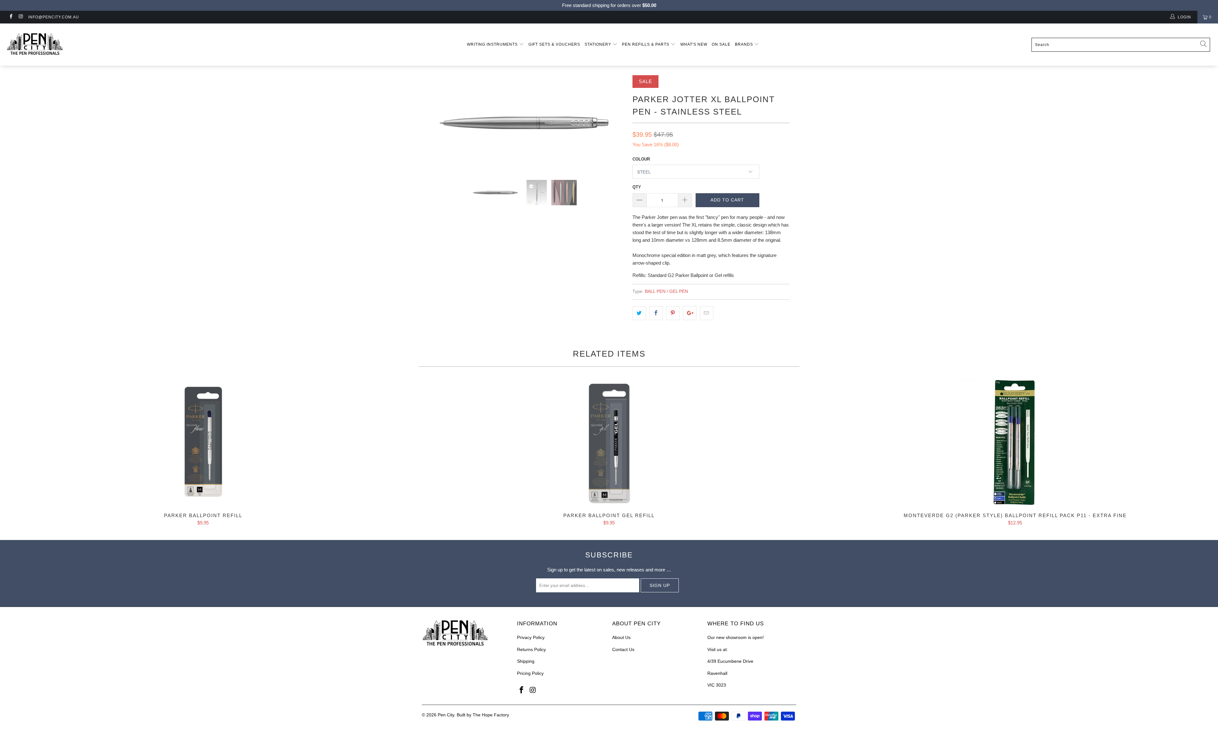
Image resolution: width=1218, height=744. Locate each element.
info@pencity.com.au (53, 17)
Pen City (446, 714)
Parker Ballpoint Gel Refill (609, 442)
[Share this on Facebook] (656, 313)
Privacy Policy (531, 637)
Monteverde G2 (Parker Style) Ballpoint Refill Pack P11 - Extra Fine (1015, 442)
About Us (621, 637)
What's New (693, 44)
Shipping (525, 661)
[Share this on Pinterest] (673, 313)
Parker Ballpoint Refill (203, 442)
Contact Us (623, 649)
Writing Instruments (493, 44)
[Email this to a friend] (706, 313)
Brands (744, 44)
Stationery (598, 44)
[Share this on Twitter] (639, 313)
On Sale (721, 44)
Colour (641, 159)
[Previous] (433, 122)
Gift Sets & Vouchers (554, 44)
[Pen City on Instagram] (20, 17)
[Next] (615, 122)
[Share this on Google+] (690, 313)
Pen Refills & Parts (646, 44)
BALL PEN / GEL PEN (666, 291)
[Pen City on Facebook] (10, 17)
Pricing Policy (530, 673)
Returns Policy (531, 649)
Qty (636, 187)
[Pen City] (100, 44)
